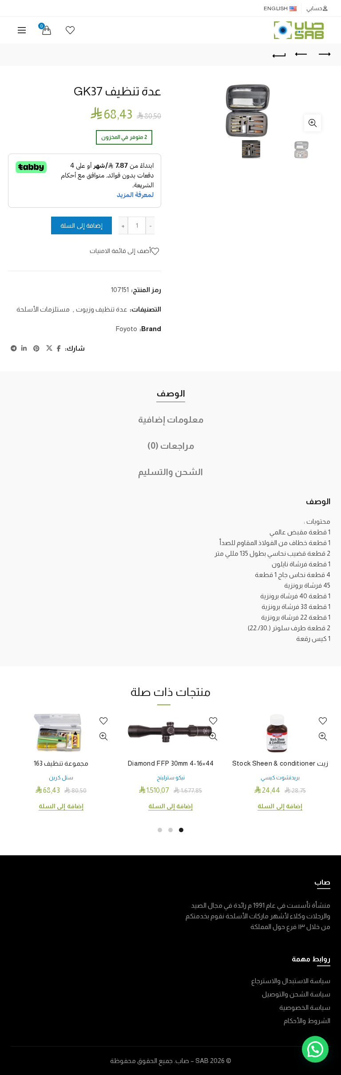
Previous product (301, 54)
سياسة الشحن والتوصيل (296, 994)
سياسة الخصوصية (304, 1007)
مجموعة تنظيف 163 (61, 763)
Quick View (322, 736)
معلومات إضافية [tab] (170, 419)
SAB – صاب (192, 1060)
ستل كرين (61, 778)
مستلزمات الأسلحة (43, 309)
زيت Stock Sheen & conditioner (280, 763)
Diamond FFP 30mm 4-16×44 (170, 763)
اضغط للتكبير (312, 123)
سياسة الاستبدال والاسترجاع (290, 980)
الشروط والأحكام (307, 1020)
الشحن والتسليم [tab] (170, 472)
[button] (315, 1049)
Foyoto (126, 328)
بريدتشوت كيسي (280, 778)
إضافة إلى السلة (81, 225)
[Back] (279, 54)
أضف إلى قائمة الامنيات (120, 250)
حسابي (314, 8)
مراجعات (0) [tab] (170, 446)
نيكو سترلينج (171, 778)
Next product (324, 54)
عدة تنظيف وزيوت (101, 309)
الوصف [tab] (170, 393)
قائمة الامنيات (70, 30)
